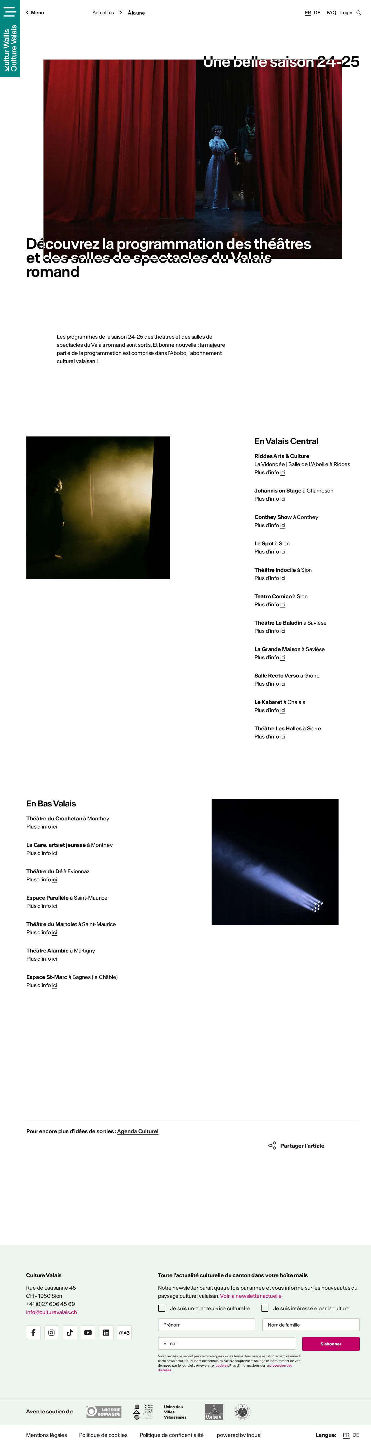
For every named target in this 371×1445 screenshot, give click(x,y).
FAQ (332, 12)
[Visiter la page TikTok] (70, 1332)
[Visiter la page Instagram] (51, 1332)
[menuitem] (46, 1435)
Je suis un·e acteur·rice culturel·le (210, 1308)
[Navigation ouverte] (9, 12)
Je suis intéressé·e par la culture (311, 1308)
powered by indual (239, 1435)
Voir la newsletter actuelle (251, 1296)
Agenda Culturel (137, 1131)
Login (346, 12)
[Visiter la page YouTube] (88, 1332)
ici (282, 472)
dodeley (222, 1365)
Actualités (103, 12)
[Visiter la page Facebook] (33, 1332)
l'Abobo (177, 353)
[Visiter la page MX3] (124, 1332)
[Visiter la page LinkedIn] (106, 1332)
